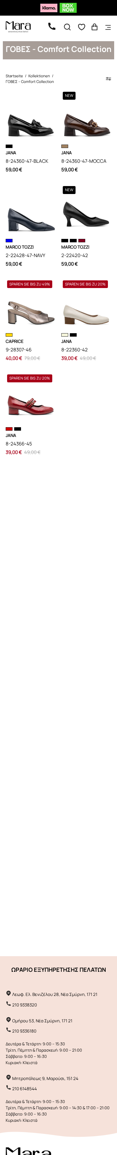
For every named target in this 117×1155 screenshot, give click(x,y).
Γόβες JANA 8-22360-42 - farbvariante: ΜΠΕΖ (64, 335)
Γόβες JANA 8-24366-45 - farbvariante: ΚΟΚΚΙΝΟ (9, 429)
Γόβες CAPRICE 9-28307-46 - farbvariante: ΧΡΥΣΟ (9, 335)
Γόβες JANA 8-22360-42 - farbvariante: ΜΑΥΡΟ (73, 335)
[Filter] (108, 78)
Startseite (14, 75)
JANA (11, 153)
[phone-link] (54, 27)
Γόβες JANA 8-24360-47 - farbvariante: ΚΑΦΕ (64, 146)
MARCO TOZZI (20, 247)
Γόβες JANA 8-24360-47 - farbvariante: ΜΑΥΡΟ (9, 146)
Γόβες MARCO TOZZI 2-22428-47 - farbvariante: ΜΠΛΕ (9, 240)
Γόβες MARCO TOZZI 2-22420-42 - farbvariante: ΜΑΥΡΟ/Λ (64, 240)
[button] (67, 27)
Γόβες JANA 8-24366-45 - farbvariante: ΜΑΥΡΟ (17, 429)
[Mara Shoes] (21, 27)
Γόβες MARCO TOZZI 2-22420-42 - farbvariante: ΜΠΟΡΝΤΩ (81, 240)
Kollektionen (39, 75)
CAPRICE (15, 341)
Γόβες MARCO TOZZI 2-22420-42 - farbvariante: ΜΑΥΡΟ (73, 240)
